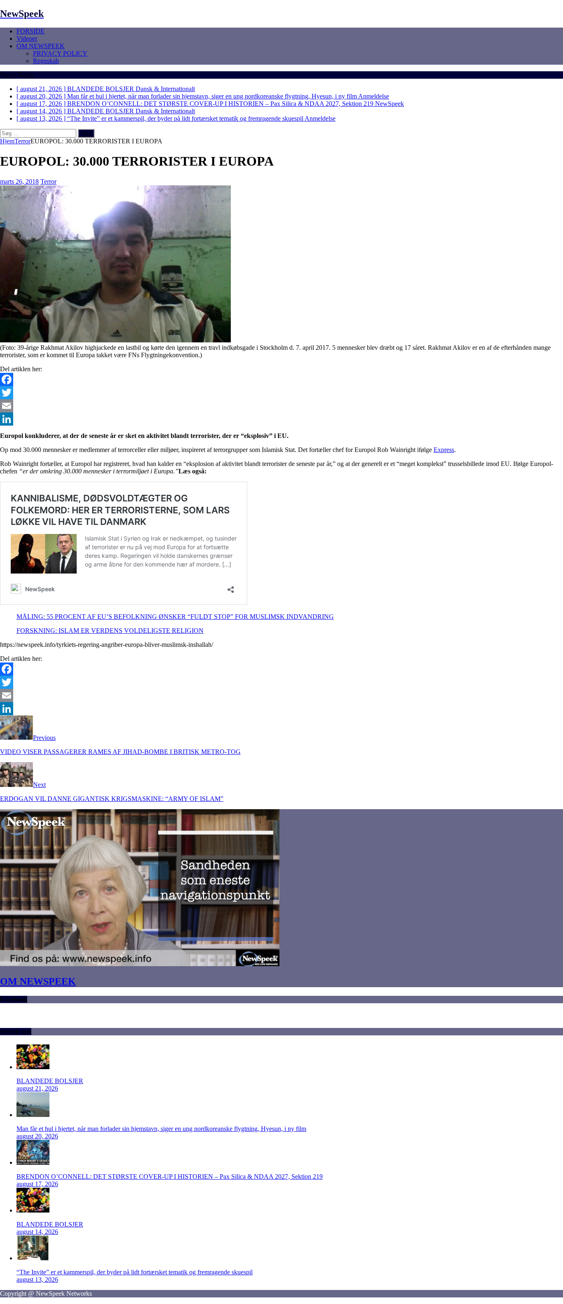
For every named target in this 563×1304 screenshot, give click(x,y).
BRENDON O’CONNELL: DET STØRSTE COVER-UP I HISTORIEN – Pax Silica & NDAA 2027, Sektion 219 (169, 1176)
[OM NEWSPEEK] (139, 963)
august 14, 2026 (37, 1231)
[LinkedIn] (281, 419)
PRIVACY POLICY (60, 53)
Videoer (26, 38)
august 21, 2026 (37, 1088)
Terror (48, 181)
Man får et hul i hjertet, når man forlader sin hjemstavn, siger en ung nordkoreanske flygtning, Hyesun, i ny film (161, 1128)
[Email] (281, 405)
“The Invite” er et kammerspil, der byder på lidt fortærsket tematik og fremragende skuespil (134, 1272)
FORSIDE (30, 31)
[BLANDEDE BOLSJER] (32, 1066)
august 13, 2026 (37, 1279)
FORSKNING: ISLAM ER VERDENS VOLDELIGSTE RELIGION (110, 630)
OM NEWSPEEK (40, 45)
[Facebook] (281, 379)
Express (444, 449)
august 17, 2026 (37, 1183)
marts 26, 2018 (19, 181)
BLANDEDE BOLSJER (49, 1080)
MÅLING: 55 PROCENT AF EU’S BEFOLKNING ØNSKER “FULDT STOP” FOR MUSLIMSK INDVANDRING (175, 616)
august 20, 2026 (37, 1136)
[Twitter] (281, 392)
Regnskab (46, 60)
